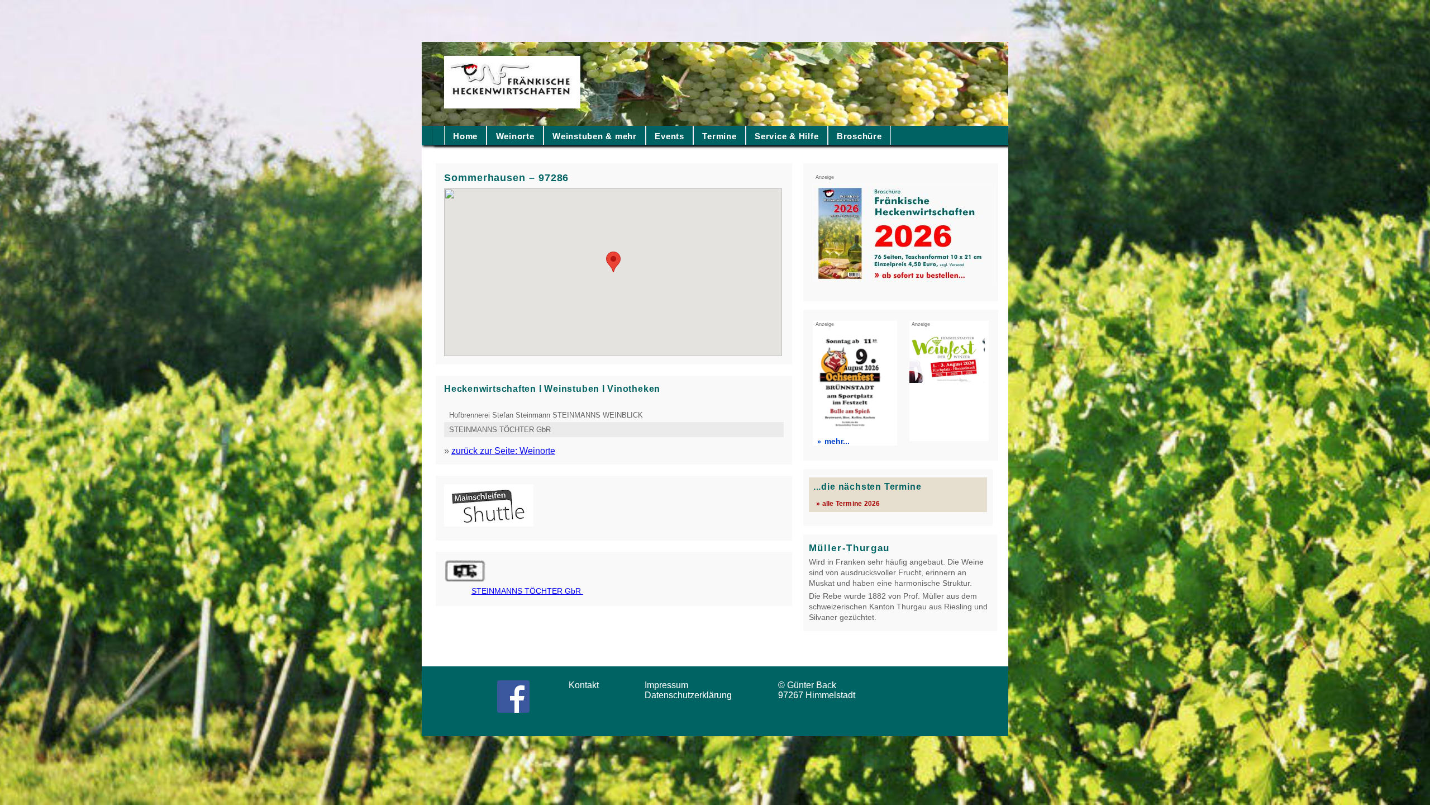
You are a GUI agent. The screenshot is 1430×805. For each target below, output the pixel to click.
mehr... (837, 441)
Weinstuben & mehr (594, 136)
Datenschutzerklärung (690, 695)
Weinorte (515, 136)
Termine (719, 136)
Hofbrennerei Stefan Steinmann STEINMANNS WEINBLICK (546, 415)
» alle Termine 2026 (848, 503)
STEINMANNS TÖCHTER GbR (501, 429)
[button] (613, 262)
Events (669, 136)
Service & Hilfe (786, 136)
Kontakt (587, 685)
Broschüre (859, 136)
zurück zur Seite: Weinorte (503, 451)
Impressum (670, 685)
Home (465, 136)
